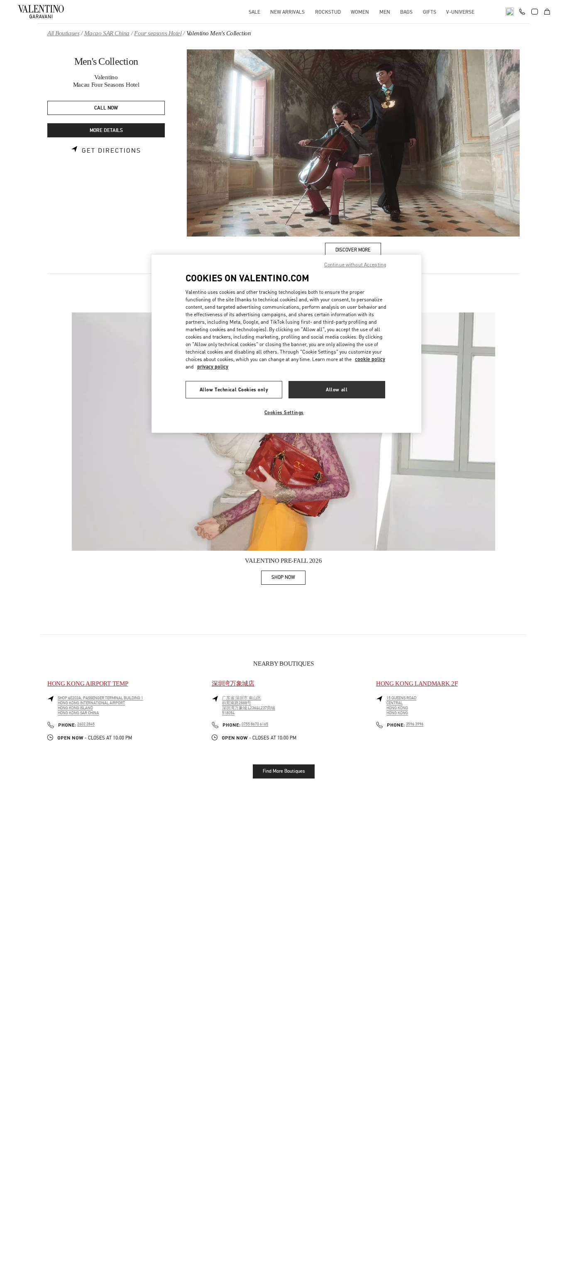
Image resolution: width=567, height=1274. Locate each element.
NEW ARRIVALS (287, 12)
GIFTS (429, 12)
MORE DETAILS (106, 130)
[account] (534, 12)
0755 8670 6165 (255, 724)
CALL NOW (106, 108)
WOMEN (360, 12)
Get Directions (111, 150)
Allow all (336, 389)
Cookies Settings (284, 412)
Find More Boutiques (284, 771)
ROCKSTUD (328, 12)
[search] (510, 11)
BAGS (406, 12)
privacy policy (212, 367)
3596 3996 (414, 724)
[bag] (547, 11)
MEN (384, 12)
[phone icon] (522, 11)
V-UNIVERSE (460, 12)
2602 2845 (86, 724)
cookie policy (370, 359)
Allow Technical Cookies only (234, 389)
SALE (254, 12)
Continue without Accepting (355, 264)
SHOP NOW (288, 578)
